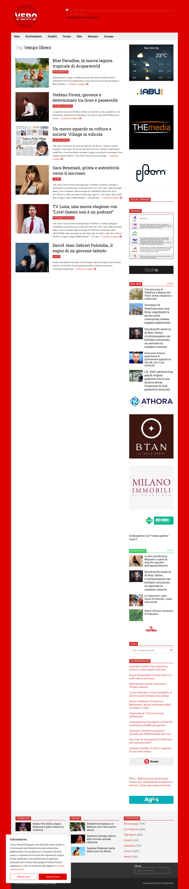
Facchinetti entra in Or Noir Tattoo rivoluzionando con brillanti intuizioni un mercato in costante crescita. (157, 338)
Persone (67, 36)
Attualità (52, 36)
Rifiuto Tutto (23, 876)
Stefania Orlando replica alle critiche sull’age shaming (101, 839)
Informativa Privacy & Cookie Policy (158, 883)
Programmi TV (59, 218)
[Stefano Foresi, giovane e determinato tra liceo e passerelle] (32, 107)
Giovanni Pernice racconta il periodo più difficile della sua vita (150, 732)
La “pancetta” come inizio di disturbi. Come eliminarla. (158, 598)
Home (17, 36)
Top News (130, 834)
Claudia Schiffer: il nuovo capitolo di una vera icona (150, 749)
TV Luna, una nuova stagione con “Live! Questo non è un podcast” (85, 209)
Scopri (170, 284)
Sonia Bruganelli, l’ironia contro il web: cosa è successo (150, 676)
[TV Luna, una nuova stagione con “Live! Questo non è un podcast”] (32, 219)
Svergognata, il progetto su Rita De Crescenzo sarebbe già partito (150, 723)
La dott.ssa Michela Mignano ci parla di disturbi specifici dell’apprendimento (156, 561)
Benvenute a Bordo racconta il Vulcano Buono (148, 685)
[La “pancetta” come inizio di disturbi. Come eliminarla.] (136, 600)
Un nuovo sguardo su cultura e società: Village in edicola (82, 131)
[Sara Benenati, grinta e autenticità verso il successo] (32, 180)
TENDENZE (23, 818)
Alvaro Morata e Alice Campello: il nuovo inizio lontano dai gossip (150, 694)
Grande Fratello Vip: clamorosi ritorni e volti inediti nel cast (148, 668)
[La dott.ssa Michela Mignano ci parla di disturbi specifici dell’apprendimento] (136, 561)
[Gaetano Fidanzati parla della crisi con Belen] (77, 851)
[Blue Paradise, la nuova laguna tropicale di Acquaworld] (32, 73)
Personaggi (131, 823)
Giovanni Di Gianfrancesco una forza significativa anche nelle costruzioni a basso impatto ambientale (157, 313)
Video (79, 36)
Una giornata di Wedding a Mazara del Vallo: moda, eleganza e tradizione (158, 294)
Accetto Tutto (53, 876)
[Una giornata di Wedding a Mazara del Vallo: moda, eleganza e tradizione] (136, 294)
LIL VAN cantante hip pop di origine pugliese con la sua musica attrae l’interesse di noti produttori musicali (158, 380)
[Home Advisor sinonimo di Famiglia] (136, 615)
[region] (38, 858)
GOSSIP (75, 818)
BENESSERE (137, 551)
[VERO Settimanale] (26, 20)
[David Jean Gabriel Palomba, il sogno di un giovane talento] (32, 257)
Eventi (128, 840)
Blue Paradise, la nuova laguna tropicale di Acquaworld (83, 63)
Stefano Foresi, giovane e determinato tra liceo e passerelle (85, 97)
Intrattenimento (34, 36)
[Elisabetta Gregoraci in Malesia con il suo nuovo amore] (77, 826)
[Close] (69, 836)
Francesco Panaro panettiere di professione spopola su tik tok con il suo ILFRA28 (157, 359)
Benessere (93, 36)
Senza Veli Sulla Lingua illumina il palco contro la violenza (48, 826)
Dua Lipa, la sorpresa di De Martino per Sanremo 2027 (150, 741)
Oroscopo (108, 36)
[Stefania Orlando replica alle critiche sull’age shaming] (77, 839)
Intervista (67, 106)
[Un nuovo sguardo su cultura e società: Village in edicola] (32, 141)
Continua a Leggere (77, 84)
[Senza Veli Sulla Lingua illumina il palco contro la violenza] (23, 826)
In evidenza (58, 106)
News (127, 856)
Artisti (57, 257)
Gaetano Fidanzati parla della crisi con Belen (101, 850)
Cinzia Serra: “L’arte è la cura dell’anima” (146, 714)
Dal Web (57, 140)
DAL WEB (135, 284)
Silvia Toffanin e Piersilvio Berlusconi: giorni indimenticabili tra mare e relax (150, 704)
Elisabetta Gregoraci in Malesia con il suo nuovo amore (101, 826)
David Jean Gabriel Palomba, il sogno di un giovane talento (83, 248)
